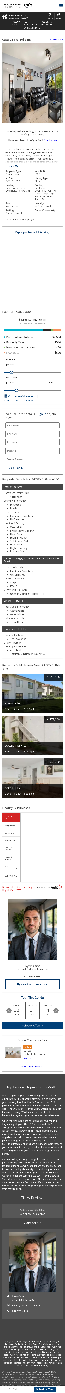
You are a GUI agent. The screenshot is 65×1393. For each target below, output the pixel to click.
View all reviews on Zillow (32, 1213)
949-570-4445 (34, 976)
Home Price (9, 359)
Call (14, 1389)
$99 (58, 347)
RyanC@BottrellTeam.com (26, 1305)
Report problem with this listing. (32, 232)
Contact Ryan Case (35, 984)
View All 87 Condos (32, 1066)
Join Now (14, 468)
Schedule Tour (45, 1389)
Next (56, 1010)
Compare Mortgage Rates (19, 400)
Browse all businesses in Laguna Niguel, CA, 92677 (19, 889)
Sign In (41, 414)
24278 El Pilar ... (29, 1058)
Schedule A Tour (31, 1025)
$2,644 (56, 337)
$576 (58, 342)
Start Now (50, 140)
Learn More (56, 39)
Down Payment (11, 377)
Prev (9, 1010)
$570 (58, 352)
